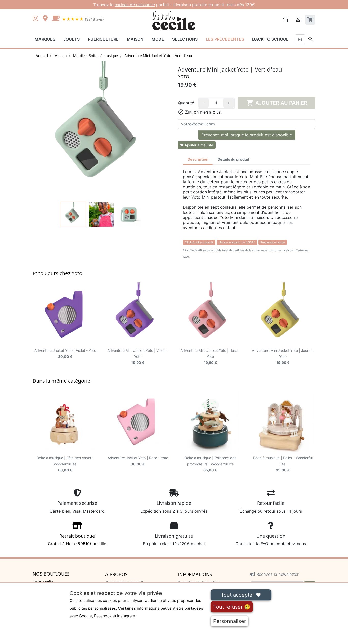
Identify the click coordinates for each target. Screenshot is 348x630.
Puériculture (103, 39)
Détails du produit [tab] (233, 159)
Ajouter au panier (276, 103)
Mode (158, 39)
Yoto (183, 76)
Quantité (186, 102)
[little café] (55, 19)
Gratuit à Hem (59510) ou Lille (77, 540)
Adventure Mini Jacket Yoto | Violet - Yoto (137, 356)
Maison (135, 39)
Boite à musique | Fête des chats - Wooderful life (65, 464)
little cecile (43, 581)
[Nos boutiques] (46, 19)
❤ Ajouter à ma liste (196, 145)
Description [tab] (198, 159)
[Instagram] (36, 19)
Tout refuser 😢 (231, 607)
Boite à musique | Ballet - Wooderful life (283, 464)
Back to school (270, 39)
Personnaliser (229, 621)
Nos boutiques (51, 574)
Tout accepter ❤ (241, 595)
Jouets (71, 39)
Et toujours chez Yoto (57, 273)
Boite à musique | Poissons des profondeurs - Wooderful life (210, 464)
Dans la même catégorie (61, 380)
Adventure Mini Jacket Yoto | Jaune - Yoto (283, 356)
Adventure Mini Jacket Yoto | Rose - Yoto (210, 356)
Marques (45, 39)
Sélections (185, 39)
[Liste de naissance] (286, 19)
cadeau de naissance (135, 4)
